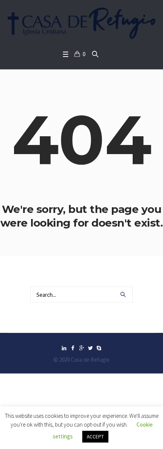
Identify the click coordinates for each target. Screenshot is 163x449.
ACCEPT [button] (95, 436)
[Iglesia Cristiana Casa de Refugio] (81, 23)
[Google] (81, 348)
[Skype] (99, 348)
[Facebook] (73, 348)
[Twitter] (90, 348)
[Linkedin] (64, 348)
